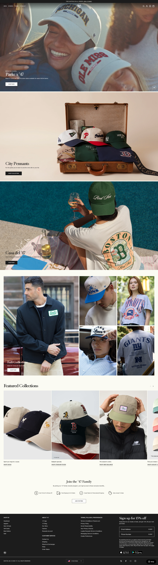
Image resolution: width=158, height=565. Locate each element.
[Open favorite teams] (150, 6)
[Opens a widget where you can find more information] (151, 562)
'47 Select (23, 6)
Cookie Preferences (86, 536)
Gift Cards (7, 528)
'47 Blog (44, 523)
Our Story (45, 526)
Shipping (44, 542)
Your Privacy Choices (87, 528)
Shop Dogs (7, 464)
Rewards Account (47, 531)
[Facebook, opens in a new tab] (126, 561)
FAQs (43, 547)
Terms (152, 545)
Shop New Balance (106, 464)
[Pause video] (154, 87)
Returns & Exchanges (48, 544)
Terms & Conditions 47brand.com (90, 521)
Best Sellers (7, 531)
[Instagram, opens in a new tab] (135, 561)
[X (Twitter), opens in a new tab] (121, 561)
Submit (150, 529)
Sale (5, 533)
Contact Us (45, 539)
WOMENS (10, 6)
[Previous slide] (150, 386)
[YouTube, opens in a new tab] (130, 561)
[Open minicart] (153, 6)
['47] (79, 6)
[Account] (147, 6)
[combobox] (75, 561)
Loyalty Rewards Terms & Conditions (91, 531)
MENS (5, 6)
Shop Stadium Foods (59, 464)
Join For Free (79, 501)
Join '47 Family (88, 1)
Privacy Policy (85, 523)
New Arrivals (7, 526)
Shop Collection (13, 173)
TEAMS (16, 6)
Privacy (122, 547)
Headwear (7, 521)
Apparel (6, 523)
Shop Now (11, 84)
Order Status (46, 549)
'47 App (44, 521)
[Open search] (143, 6)
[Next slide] (153, 386)
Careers (44, 528)
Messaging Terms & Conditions (90, 533)
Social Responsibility (87, 526)
